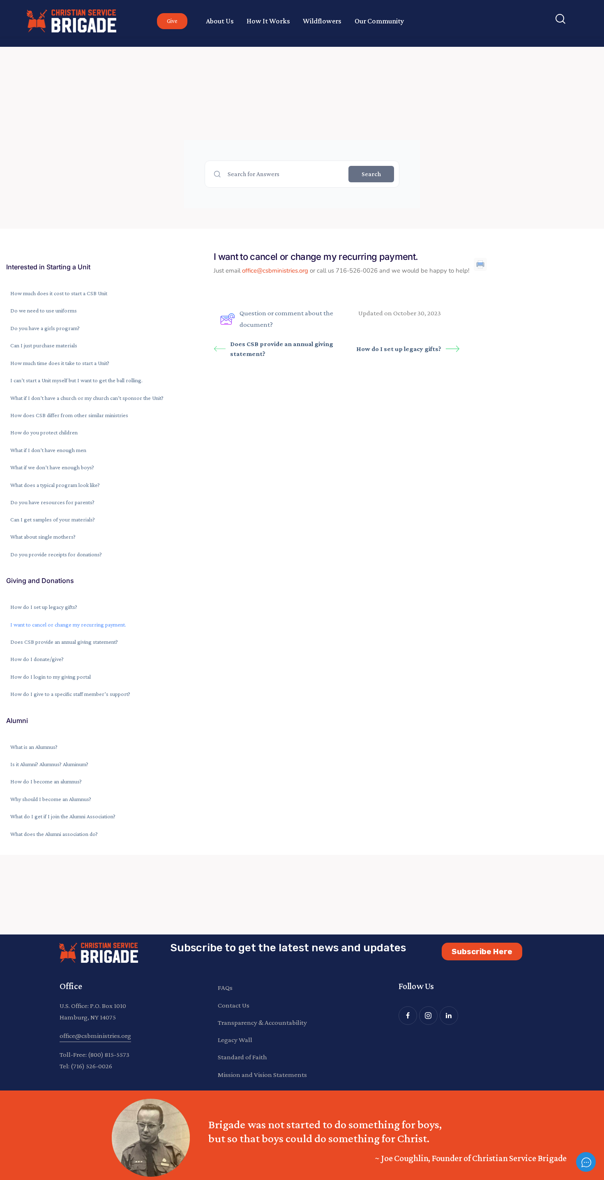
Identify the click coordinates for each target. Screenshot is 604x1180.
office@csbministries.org (275, 270)
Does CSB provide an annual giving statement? (281, 348)
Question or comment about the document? (286, 319)
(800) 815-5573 (108, 1054)
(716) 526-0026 (91, 1066)
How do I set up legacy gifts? (398, 348)
